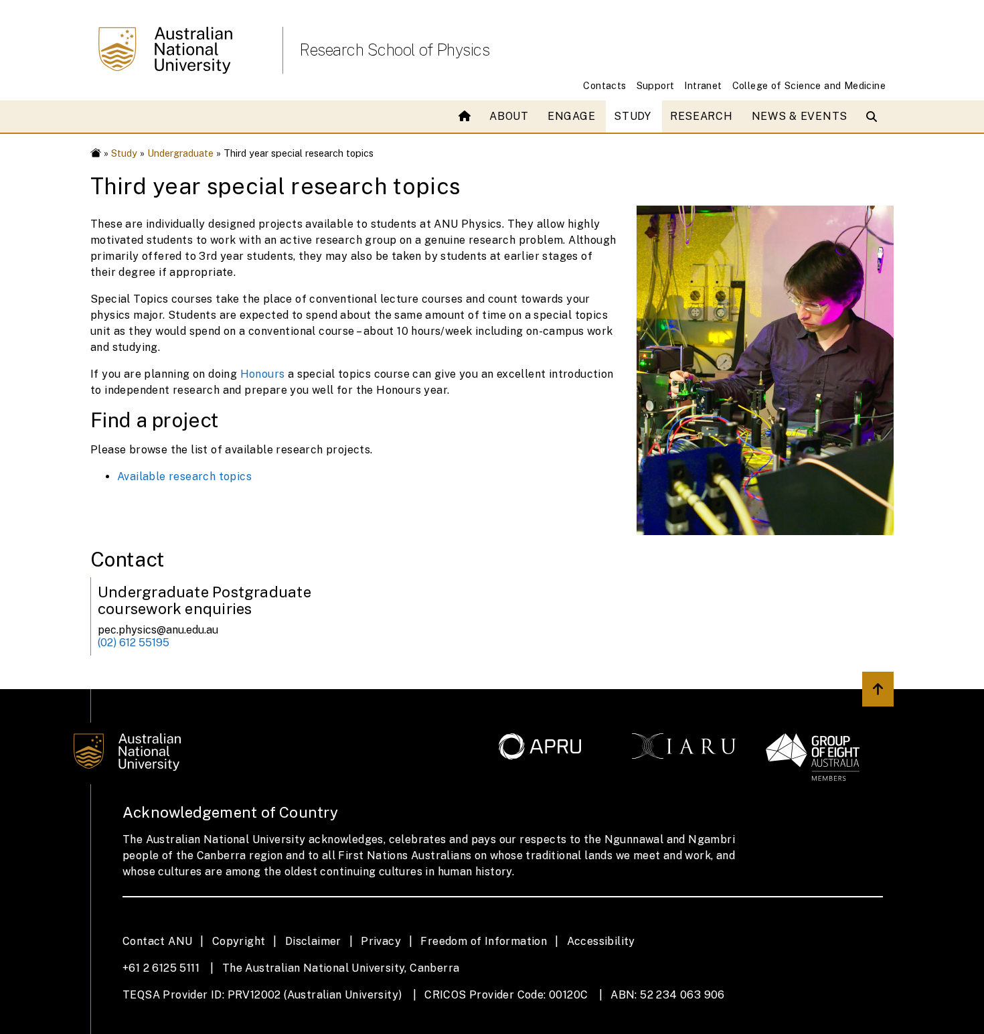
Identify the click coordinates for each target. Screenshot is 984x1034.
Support (656, 85)
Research (701, 116)
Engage (571, 116)
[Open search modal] (874, 116)
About (509, 116)
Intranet (703, 85)
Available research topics (184, 476)
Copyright (239, 941)
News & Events (799, 116)
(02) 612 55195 (133, 642)
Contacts (604, 85)
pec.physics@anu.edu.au (158, 629)
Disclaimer (313, 941)
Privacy (381, 941)
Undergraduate (180, 153)
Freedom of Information (483, 941)
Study (632, 116)
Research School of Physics (394, 49)
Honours (262, 374)
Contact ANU (157, 941)
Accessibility (601, 941)
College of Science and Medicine (809, 85)
